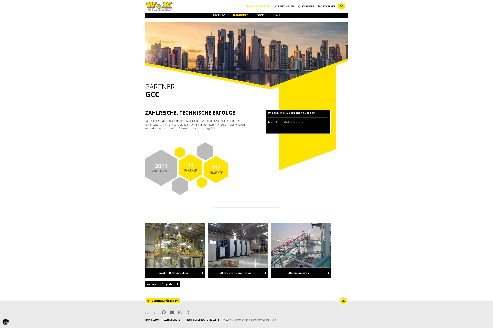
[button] (5, 322)
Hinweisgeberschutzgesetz (202, 319)
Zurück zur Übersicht (165, 300)
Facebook (164, 312)
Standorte (240, 15)
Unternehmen (260, 6)
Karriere (308, 6)
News (276, 15)
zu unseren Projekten (160, 284)
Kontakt (329, 6)
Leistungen (286, 6)
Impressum (152, 319)
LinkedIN (172, 312)
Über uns (219, 15)
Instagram (180, 312)
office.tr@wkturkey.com (288, 122)
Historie (260, 15)
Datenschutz (172, 319)
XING (187, 312)
